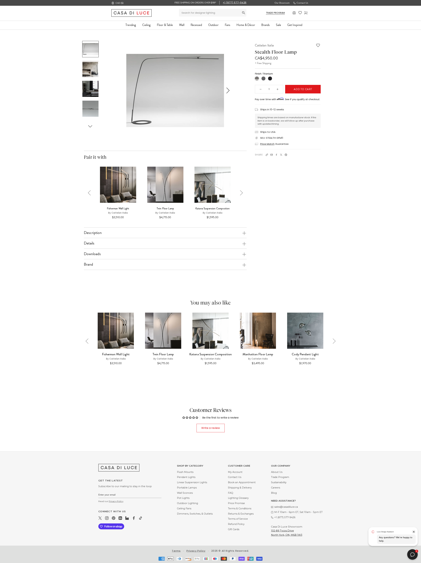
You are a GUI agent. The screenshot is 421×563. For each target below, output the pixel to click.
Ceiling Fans (184, 508)
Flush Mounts (185, 472)
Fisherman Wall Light (118, 208)
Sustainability (278, 482)
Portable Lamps (187, 487)
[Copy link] (267, 155)
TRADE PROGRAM (275, 12)
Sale (278, 25)
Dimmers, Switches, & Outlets (195, 513)
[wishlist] (300, 12)
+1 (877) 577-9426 (235, 2)
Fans (227, 25)
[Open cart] (305, 13)
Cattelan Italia (264, 45)
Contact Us (302, 3)
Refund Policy (236, 524)
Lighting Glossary (238, 498)
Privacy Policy (116, 501)
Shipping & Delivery (240, 487)
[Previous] (90, 193)
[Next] (240, 193)
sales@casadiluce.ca (286, 506)
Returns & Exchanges (241, 513)
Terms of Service (238, 518)
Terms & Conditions (239, 508)
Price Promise (236, 503)
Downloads (92, 254)
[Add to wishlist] (318, 45)
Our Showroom (282, 3)
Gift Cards (233, 529)
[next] (227, 90)
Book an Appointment (242, 482)
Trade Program (280, 477)
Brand (88, 264)
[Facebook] (276, 155)
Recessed (196, 25)
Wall (181, 25)
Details (89, 243)
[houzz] (127, 518)
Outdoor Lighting (187, 503)
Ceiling (146, 25)
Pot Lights (183, 498)
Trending (130, 25)
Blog (274, 492)
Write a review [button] (210, 428)
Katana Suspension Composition (212, 208)
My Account (235, 472)
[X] (281, 155)
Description (93, 232)
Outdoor (213, 25)
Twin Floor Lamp (165, 208)
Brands (265, 25)
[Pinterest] (286, 155)
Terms (176, 550)
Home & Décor (245, 25)
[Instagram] (107, 518)
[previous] (122, 90)
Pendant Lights (186, 477)
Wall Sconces (185, 492)
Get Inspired (294, 25)
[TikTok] (140, 518)
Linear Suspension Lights (192, 482)
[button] (90, 126)
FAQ (230, 492)
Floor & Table (165, 25)
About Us (276, 472)
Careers (275, 487)
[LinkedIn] (120, 518)
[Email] (271, 155)
